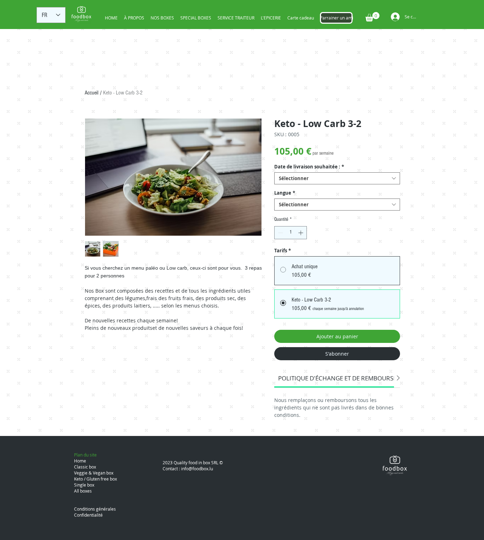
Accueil (92, 93)
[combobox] (337, 178)
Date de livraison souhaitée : (309, 167)
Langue (284, 193)
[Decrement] (279, 232)
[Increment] (301, 232)
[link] (345, 378)
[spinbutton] (290, 232)
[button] (372, 17)
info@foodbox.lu (197, 468)
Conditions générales (95, 509)
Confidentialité (88, 515)
